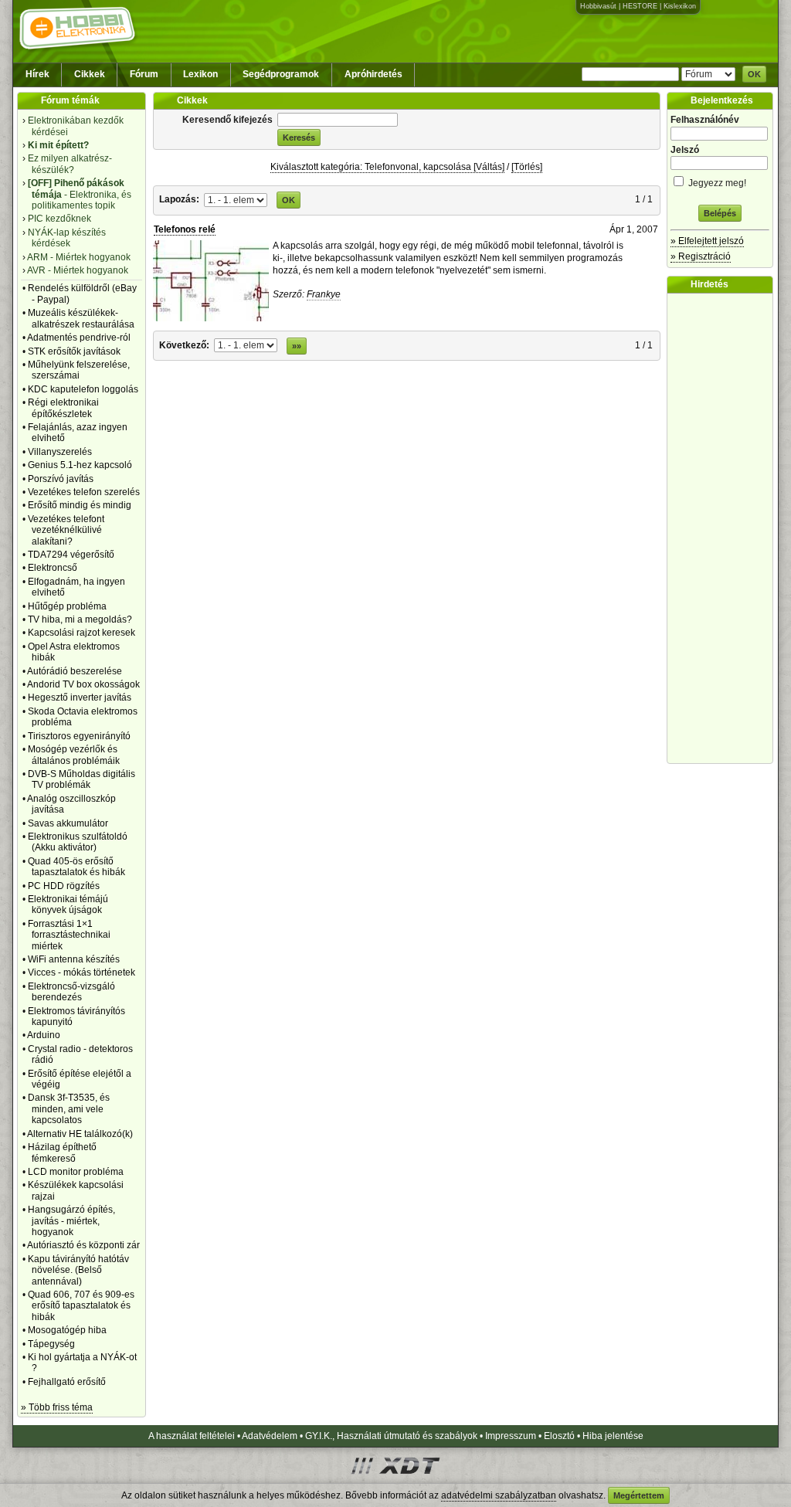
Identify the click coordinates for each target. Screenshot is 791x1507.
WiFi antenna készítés (74, 959)
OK (754, 74)
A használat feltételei (191, 1436)
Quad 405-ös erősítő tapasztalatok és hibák (76, 866)
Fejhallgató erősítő (67, 1381)
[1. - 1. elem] (236, 199)
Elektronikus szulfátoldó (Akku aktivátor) (77, 842)
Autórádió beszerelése (74, 671)
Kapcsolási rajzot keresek (81, 632)
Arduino (43, 1035)
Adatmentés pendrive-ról (79, 337)
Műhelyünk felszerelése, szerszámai (79, 370)
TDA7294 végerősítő (71, 554)
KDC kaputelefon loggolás (83, 389)
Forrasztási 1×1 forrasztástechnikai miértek (69, 935)
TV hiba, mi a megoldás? (80, 619)
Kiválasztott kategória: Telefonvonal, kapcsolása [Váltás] (387, 166)
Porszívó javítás (60, 478)
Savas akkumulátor (68, 823)
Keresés (299, 137)
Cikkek (89, 74)
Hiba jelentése (612, 1436)
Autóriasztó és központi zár (83, 1245)
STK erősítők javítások (74, 351)
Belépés (720, 213)
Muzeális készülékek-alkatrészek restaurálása (81, 318)
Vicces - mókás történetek (81, 972)
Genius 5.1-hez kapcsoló (80, 465)
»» (296, 346)
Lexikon (200, 74)
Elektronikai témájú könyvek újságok (68, 904)
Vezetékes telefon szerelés (84, 492)
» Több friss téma (57, 1407)
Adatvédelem (269, 1436)
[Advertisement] (723, 528)
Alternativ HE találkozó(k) (80, 1134)
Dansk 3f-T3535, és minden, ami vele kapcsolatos (69, 1108)
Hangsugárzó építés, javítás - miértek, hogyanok (71, 1220)
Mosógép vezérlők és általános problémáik (74, 754)
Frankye (324, 294)
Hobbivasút (598, 6)
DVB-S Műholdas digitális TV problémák (81, 779)
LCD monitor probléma (76, 1171)
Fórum (144, 74)
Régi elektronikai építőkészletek (63, 408)
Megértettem (638, 1495)
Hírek (37, 74)
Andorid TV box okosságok (83, 684)
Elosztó (559, 1436)
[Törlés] (526, 166)
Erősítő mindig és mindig (79, 505)
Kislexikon (680, 6)
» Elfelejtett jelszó (707, 241)
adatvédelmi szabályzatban (498, 1495)
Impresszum (510, 1436)
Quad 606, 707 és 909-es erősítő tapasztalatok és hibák (81, 1305)
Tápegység (51, 1344)
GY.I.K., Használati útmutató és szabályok (391, 1436)
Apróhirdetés (373, 74)
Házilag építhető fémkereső (62, 1152)
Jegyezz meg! (716, 183)
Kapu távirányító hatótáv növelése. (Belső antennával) (78, 1270)
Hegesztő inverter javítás (79, 697)
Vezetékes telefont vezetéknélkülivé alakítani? (66, 530)
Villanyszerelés (60, 451)
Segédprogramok (281, 74)
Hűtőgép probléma (67, 606)
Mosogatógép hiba (67, 1330)
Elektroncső (52, 567)
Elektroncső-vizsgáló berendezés (71, 992)
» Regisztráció (700, 256)
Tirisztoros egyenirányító (79, 736)
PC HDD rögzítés (64, 886)
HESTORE (640, 6)
